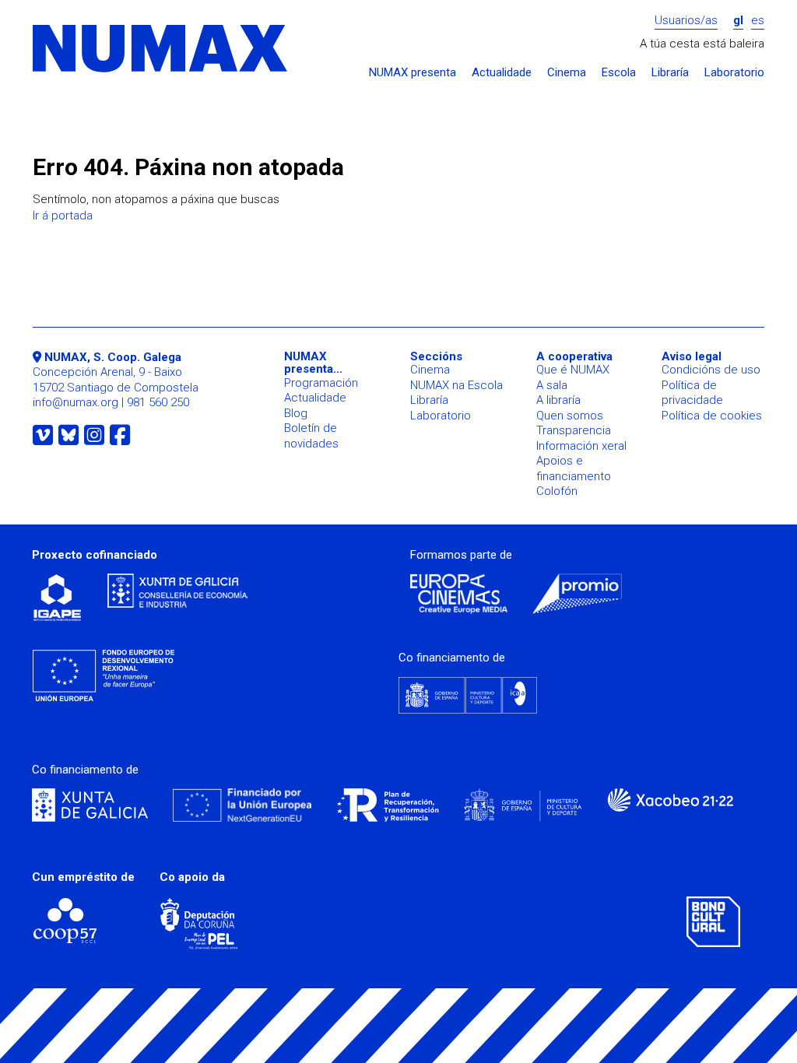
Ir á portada (63, 216)
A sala (551, 385)
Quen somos (569, 416)
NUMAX (161, 49)
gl (738, 20)
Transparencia (573, 430)
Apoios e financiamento (573, 468)
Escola (619, 72)
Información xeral (581, 446)
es (757, 20)
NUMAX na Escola (456, 385)
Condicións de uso (711, 370)
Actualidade (502, 72)
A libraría (558, 400)
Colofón (557, 491)
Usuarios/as (686, 20)
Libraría (670, 72)
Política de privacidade (692, 393)
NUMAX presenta (412, 72)
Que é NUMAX (572, 370)
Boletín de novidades (311, 436)
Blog (295, 413)
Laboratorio (734, 72)
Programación (321, 383)
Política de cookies (712, 416)
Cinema (566, 72)
